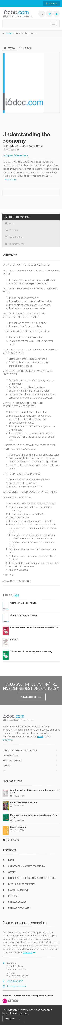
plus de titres (12, 840)
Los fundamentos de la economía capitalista (34, 627)
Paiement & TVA (10, 755)
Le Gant (14, 639)
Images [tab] (11, 48)
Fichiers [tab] (26, 48)
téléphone (7, 740)
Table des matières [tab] (19, 216)
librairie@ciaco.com (16, 986)
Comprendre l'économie (23, 603)
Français (53, 3)
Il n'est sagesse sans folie (24, 802)
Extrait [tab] (11, 223)
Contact (7, 765)
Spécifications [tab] (16, 237)
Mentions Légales (12, 760)
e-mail (40, 736)
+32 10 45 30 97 (14, 981)
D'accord (10, 1018)
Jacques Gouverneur (15, 155)
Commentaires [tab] (16, 243)
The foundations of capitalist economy (31, 652)
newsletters (28, 696)
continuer (27, 952)
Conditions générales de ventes (20, 750)
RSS (4, 770)
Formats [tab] (13, 230)
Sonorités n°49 (18, 827)
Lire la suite (11, 179)
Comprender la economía (24, 615)
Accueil (9, 33)
